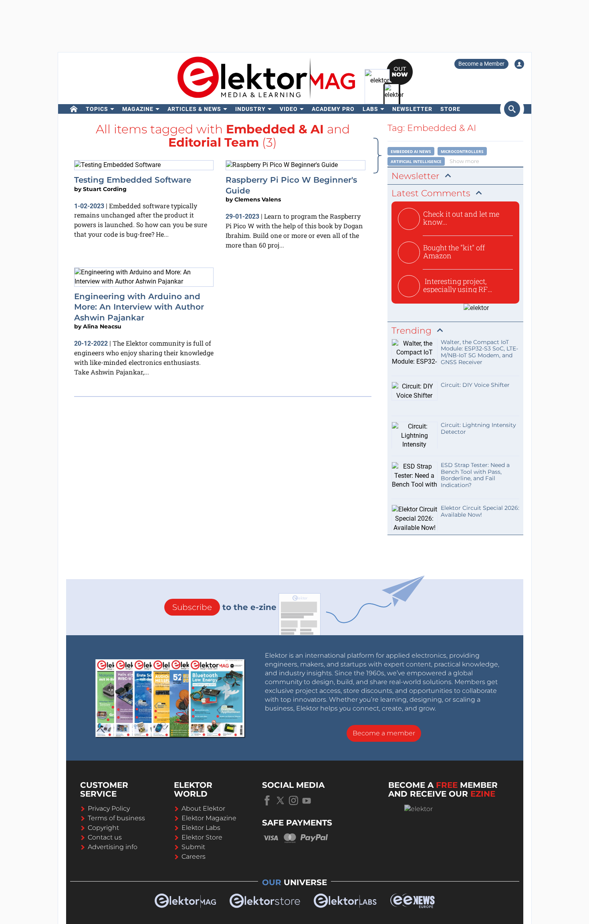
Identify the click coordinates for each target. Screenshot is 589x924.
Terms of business (116, 818)
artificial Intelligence (416, 161)
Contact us (105, 837)
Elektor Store (202, 837)
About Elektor (203, 808)
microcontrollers (462, 151)
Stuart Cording (105, 189)
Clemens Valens (257, 199)
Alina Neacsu (102, 326)
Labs (370, 109)
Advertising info (112, 847)
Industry (250, 109)
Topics (97, 109)
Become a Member (481, 63)
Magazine (137, 109)
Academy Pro (333, 109)
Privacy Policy (109, 808)
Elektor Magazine (209, 818)
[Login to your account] (519, 64)
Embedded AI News (411, 151)
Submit (193, 847)
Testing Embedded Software (132, 180)
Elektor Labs (201, 827)
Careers (194, 856)
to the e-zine (224, 607)
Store (450, 109)
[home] (74, 109)
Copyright (103, 827)
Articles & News (194, 109)
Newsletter (412, 109)
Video (289, 109)
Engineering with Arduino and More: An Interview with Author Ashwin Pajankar (139, 307)
